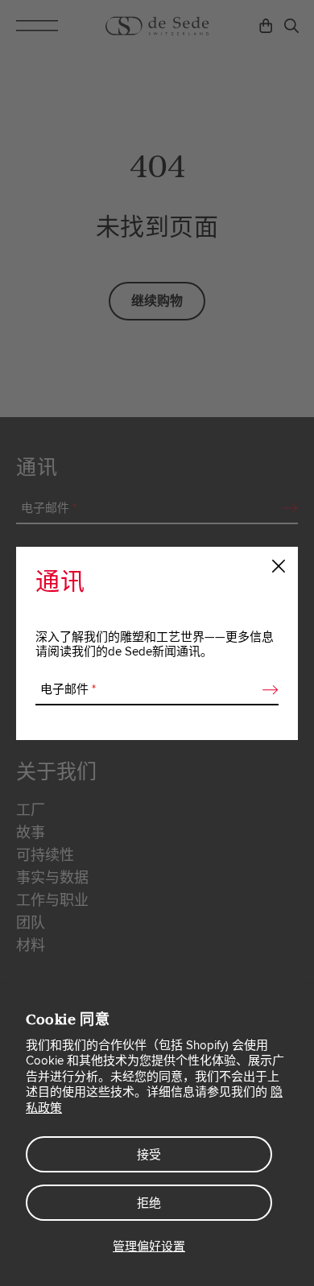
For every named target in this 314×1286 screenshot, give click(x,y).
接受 (149, 1154)
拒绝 (149, 1203)
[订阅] (266, 690)
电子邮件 (68, 689)
